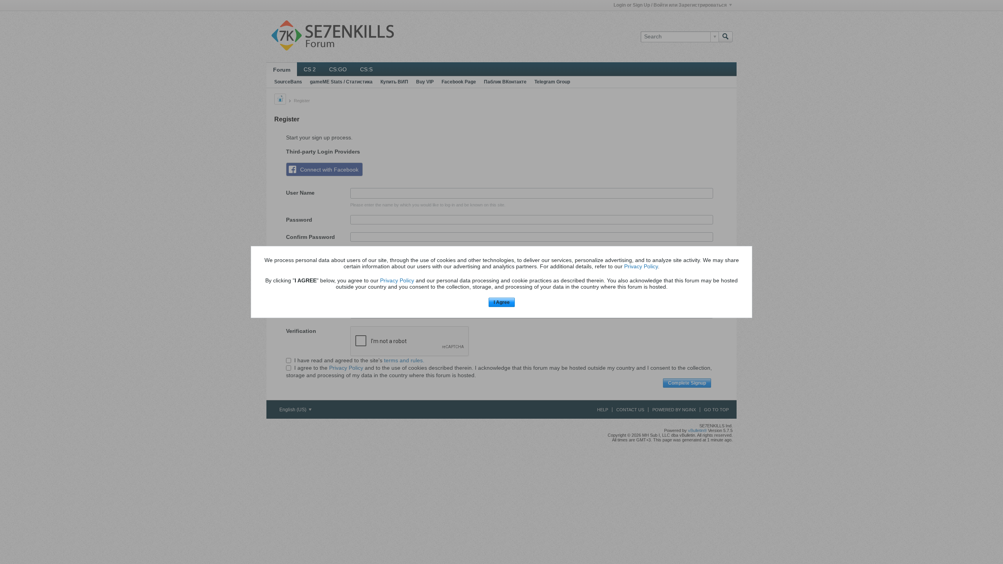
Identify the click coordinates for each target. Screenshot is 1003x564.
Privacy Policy (641, 266)
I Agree (502, 302)
